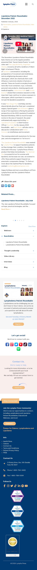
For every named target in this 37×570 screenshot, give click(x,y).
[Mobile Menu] (26, 4)
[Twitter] (11, 485)
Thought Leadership (11, 251)
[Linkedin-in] (19, 485)
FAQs (5, 452)
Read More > (7, 214)
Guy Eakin (10, 125)
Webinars (7, 230)
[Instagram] (8, 485)
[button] (2, 186)
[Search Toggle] (33, 4)
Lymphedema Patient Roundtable (18, 245)
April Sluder (18, 127)
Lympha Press (8, 145)
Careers (6, 444)
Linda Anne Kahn (20, 90)
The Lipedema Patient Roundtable (13, 142)
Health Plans (7, 441)
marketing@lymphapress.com (18, 166)
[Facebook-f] (4, 485)
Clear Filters (32, 226)
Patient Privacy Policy (11, 450)
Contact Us (7, 446)
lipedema (6, 71)
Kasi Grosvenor (22, 108)
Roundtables (7, 24)
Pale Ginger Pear (12, 104)
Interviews (8, 262)
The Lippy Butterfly (15, 64)
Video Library (9, 256)
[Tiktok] (15, 485)
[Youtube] (26, 485)
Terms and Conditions (11, 448)
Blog (6, 267)
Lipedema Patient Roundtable (21, 24)
